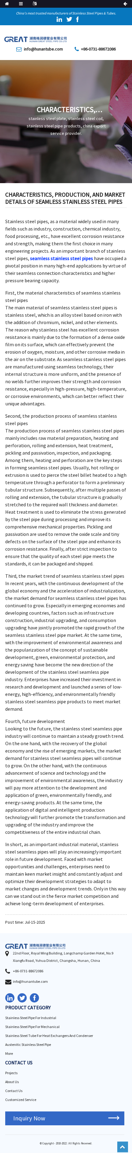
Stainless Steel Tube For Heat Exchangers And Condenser (49, 1036)
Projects (11, 1073)
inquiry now (29, 1118)
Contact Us (13, 1091)
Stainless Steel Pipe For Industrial (30, 1018)
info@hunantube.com (43, 49)
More (9, 1053)
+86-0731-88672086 (98, 49)
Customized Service (20, 1100)
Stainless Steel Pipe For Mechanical (32, 1027)
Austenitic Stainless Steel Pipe (28, 1045)
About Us (12, 1082)
